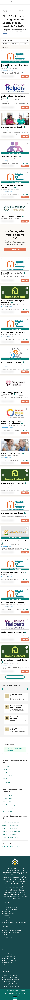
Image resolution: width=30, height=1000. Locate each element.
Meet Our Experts (9, 956)
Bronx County (6, 802)
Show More (15, 677)
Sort (25, 43)
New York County (7, 808)
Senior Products (9, 913)
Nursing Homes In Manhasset (11, 837)
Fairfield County (7, 811)
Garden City (6, 769)
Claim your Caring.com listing (12, 846)
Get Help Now (15, 249)
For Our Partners (9, 937)
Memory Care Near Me (11, 984)
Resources (7, 911)
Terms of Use (23, 896)
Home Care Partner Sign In (12, 932)
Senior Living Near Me (10, 977)
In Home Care (13, 10)
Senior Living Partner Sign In (12, 930)
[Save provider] (26, 52)
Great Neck (6, 773)
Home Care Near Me (10, 982)
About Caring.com (9, 954)
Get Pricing (25, 76)
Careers (6, 965)
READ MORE (6, 34)
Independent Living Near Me (12, 979)
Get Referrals (8, 935)
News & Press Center (10, 958)
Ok (15, 998)
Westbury (5, 766)
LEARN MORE (25, 73)
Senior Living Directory (11, 907)
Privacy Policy (16, 898)
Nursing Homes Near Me (11, 986)
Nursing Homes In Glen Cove (11, 822)
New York (20, 10)
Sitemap (6, 916)
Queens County (7, 798)
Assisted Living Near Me (11, 975)
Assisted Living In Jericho (9, 828)
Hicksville (5, 779)
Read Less (14, 689)
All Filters (15, 43)
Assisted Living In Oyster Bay (11, 831)
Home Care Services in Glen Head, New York (14, 749)
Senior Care (5, 10)
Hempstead (6, 782)
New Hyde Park (7, 776)
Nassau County (7, 795)
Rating (5, 43)
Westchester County (8, 805)
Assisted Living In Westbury (10, 834)
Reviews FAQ (8, 962)
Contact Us (7, 967)
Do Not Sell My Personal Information (15, 922)
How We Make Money (10, 960)
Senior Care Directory (10, 909)
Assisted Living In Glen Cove (10, 825)
